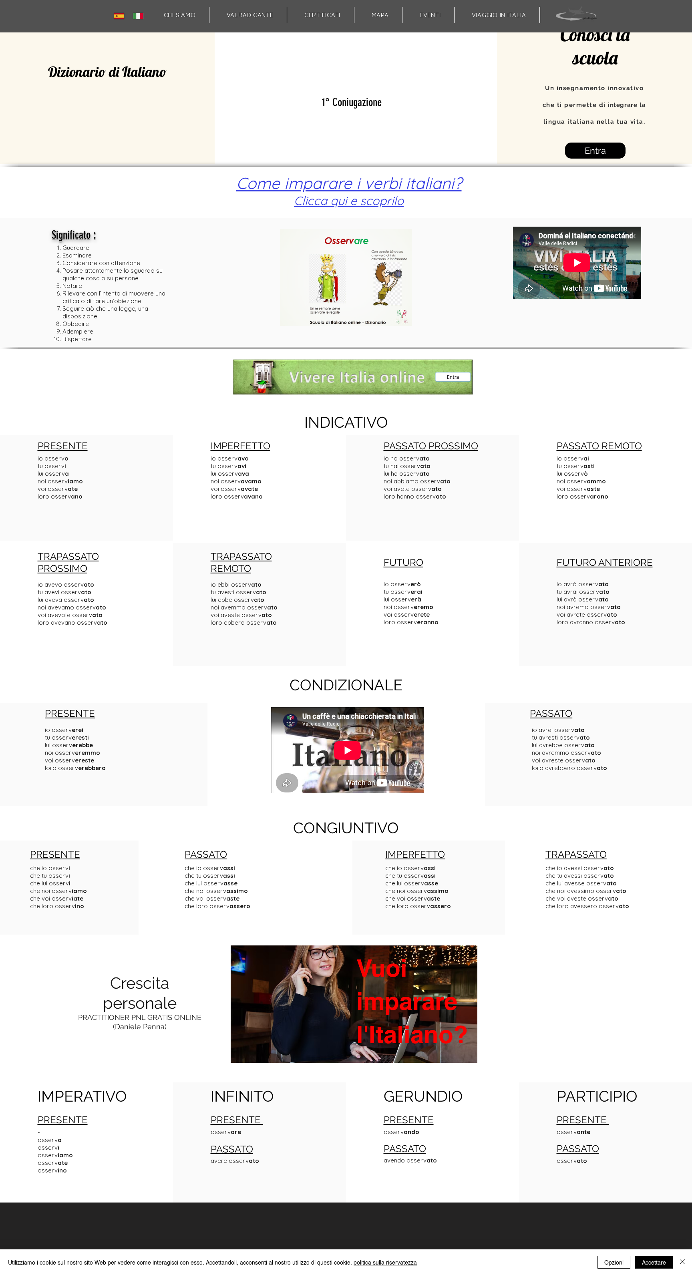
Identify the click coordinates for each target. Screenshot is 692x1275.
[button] (380, 15)
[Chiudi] (682, 1262)
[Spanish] (120, 15)
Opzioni (614, 1262)
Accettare (654, 1262)
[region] (353, 1034)
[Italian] (140, 15)
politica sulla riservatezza (385, 1262)
